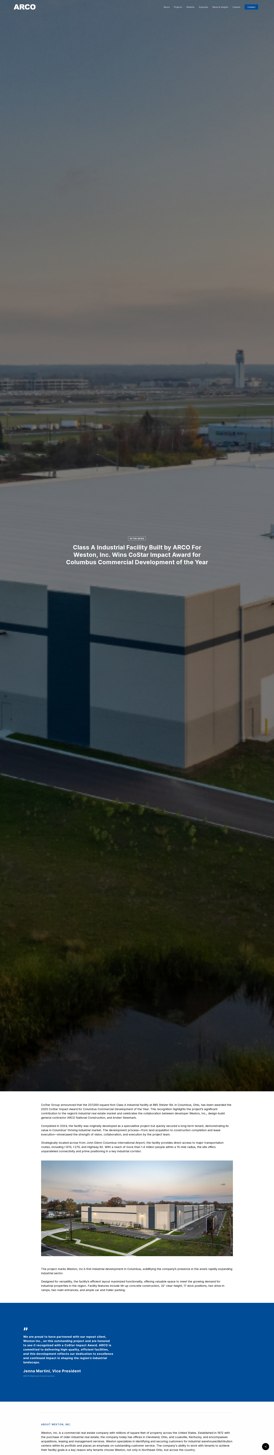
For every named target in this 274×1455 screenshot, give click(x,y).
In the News (137, 538)
